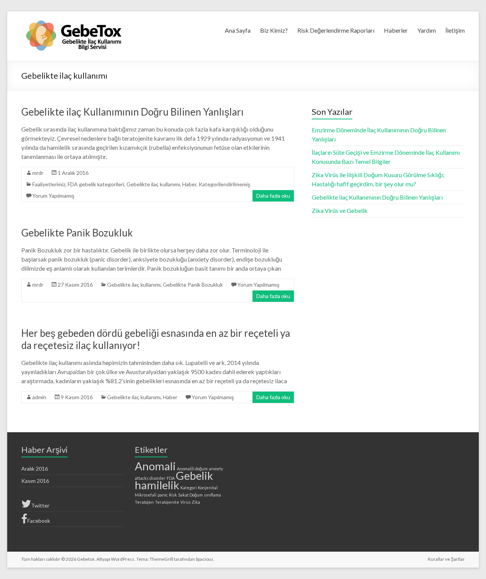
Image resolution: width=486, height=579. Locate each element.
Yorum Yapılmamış (53, 195)
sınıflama (212, 494)
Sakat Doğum (190, 494)
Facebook (38, 520)
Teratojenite (167, 502)
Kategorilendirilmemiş (224, 184)
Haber (189, 184)
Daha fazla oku (273, 195)
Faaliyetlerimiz (48, 184)
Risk (173, 494)
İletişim (455, 30)
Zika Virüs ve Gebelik (340, 210)
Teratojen (144, 502)
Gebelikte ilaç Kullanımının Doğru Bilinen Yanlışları (132, 112)
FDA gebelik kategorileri (96, 184)
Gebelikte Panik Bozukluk (77, 233)
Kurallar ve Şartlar (446, 559)
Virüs (185, 502)
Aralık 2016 (34, 468)
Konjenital (208, 487)
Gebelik (194, 475)
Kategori (188, 487)
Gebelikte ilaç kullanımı (153, 184)
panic (163, 494)
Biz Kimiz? (274, 30)
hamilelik (157, 485)
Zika (196, 502)
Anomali (155, 466)
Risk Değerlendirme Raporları (335, 30)
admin (39, 397)
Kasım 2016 (35, 480)
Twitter (40, 505)
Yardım (426, 30)
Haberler (396, 30)
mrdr (37, 173)
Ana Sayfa (238, 30)
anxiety (216, 468)
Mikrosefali (145, 494)
